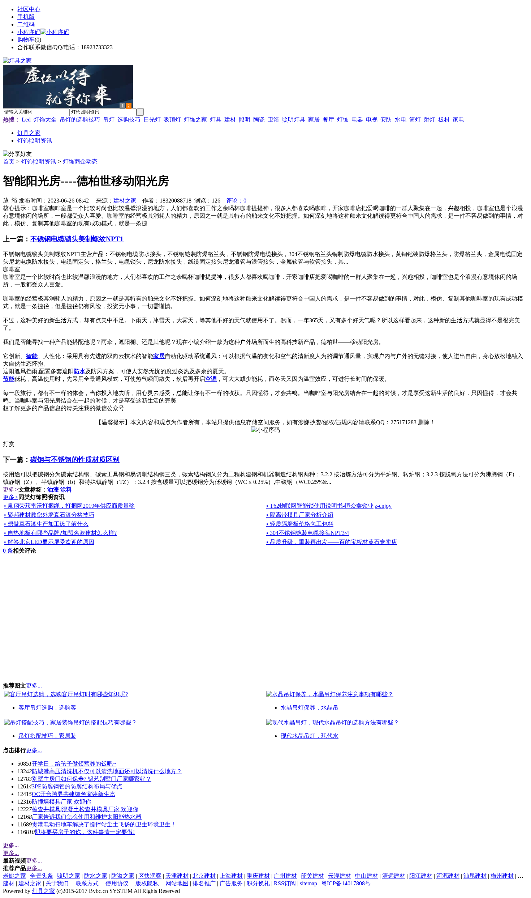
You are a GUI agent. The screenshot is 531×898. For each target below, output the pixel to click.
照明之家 (68, 876)
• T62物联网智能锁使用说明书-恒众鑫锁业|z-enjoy (329, 506)
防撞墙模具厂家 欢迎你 (61, 802)
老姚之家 (14, 876)
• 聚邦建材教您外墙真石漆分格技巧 (49, 515)
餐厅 (328, 119)
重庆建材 (258, 876)
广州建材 (285, 876)
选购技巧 (129, 119)
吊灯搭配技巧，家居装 (47, 736)
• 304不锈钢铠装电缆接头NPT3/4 (307, 533)
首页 (8, 161)
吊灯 (109, 119)
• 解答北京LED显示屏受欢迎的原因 (49, 542)
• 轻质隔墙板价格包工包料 (299, 524)
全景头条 (41, 876)
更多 (10, 489)
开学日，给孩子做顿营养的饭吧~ (74, 764)
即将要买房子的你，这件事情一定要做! (85, 832)
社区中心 (28, 9)
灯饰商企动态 (80, 161)
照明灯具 (293, 119)
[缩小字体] (14, 200)
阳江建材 (420, 876)
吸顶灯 (172, 119)
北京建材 (204, 876)
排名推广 (204, 883)
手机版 (26, 17)
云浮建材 (339, 876)
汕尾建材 (475, 876)
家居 (314, 119)
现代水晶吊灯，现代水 (309, 736)
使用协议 (117, 883)
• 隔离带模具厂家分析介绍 (299, 515)
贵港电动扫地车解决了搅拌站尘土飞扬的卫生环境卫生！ (104, 824)
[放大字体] (6, 200)
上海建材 (231, 876)
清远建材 (393, 876)
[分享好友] (17, 154)
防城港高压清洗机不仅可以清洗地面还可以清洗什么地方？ (107, 771)
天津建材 (177, 876)
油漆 (53, 489)
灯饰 (343, 119)
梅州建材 (502, 876)
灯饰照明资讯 (38, 161)
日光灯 (152, 119)
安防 (386, 119)
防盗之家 (122, 876)
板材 (444, 119)
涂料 (66, 489)
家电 (458, 119)
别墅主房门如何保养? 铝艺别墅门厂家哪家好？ (91, 779)
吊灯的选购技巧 (80, 119)
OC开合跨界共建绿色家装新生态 (73, 794)
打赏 (8, 444)
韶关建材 (312, 876)
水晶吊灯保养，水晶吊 (309, 708)
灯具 (215, 119)
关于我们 (57, 883)
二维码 (26, 24)
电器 (357, 119)
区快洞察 (149, 876)
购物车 (26, 40)
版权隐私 (147, 883)
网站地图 (177, 883)
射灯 (429, 119)
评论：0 (236, 200)
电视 (371, 119)
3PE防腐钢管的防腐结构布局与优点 (77, 786)
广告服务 (231, 883)
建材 (230, 119)
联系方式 (87, 883)
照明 (244, 119)
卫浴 (273, 119)
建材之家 (125, 200)
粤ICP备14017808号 (346, 883)
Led (26, 119)
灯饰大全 (45, 119)
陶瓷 (259, 119)
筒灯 (415, 119)
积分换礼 (258, 883)
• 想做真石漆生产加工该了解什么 (46, 524)
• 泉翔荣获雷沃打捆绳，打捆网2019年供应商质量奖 (69, 506)
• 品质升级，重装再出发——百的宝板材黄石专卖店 (331, 542)
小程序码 (28, 32)
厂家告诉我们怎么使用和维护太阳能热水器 (87, 817)
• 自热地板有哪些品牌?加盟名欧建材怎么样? (60, 533)
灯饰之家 (195, 119)
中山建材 (366, 876)
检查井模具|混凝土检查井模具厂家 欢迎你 (85, 809)
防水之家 (95, 876)
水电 (400, 119)
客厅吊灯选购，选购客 (47, 708)
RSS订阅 (285, 883)
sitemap (308, 883)
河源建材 (447, 876)
